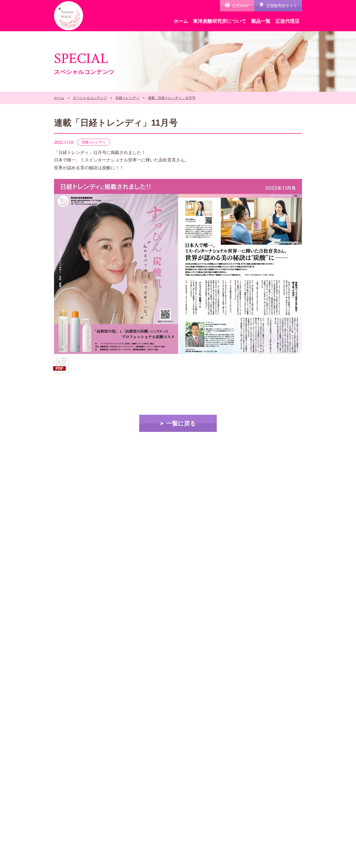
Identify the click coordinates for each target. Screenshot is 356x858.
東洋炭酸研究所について (219, 21)
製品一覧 (261, 21)
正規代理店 (287, 21)
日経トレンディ (127, 98)
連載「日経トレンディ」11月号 (171, 98)
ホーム (181, 21)
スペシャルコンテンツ (90, 98)
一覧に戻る (181, 423)
